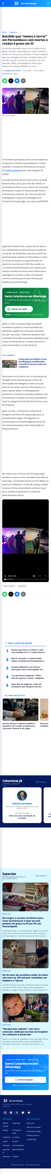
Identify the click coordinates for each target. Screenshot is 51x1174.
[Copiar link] (23, 80)
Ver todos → (42, 782)
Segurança (13, 32)
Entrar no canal (20, 309)
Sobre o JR (30, 1123)
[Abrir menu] (4, 3)
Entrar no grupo (25, 1080)
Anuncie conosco (33, 1135)
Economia (16, 1137)
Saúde (5, 1141)
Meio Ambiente (18, 1149)
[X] (17, 1112)
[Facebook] (11, 1112)
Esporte (15, 1141)
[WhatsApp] (23, 1112)
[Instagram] (5, 1112)
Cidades (15, 1156)
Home (4, 32)
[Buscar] (47, 3)
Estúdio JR (6, 1137)
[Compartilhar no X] (10, 80)
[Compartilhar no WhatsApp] (4, 80)
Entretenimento (18, 1145)
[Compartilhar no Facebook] (17, 80)
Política (5, 1130)
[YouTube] (28, 1112)
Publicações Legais (34, 1131)
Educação (6, 1145)
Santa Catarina (13, 170)
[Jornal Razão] (25, 3)
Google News (32, 1139)
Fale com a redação (34, 1127)
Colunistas (7, 1156)
